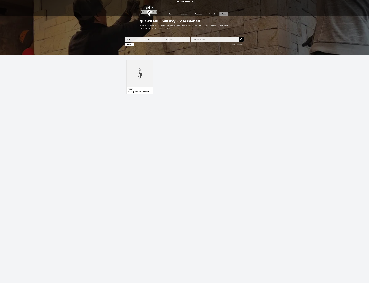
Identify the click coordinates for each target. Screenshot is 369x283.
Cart (224, 14)
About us (198, 14)
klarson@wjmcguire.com (136, 92)
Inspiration (184, 14)
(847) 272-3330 (134, 90)
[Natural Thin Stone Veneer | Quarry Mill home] (149, 13)
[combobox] (215, 39)
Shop (171, 14)
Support (212, 14)
